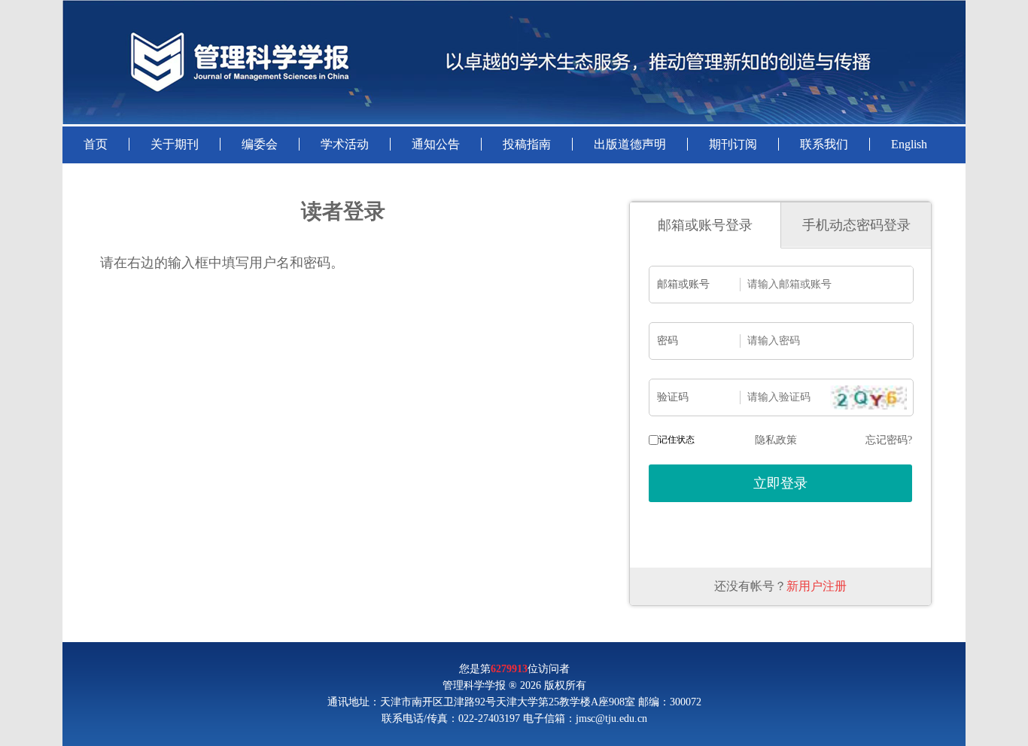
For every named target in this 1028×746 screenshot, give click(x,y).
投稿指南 (527, 144)
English (909, 144)
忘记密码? (888, 440)
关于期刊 (175, 144)
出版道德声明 (630, 144)
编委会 (260, 144)
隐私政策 (776, 440)
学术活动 (345, 144)
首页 (96, 144)
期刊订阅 (733, 144)
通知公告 (436, 144)
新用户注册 (816, 586)
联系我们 (824, 144)
